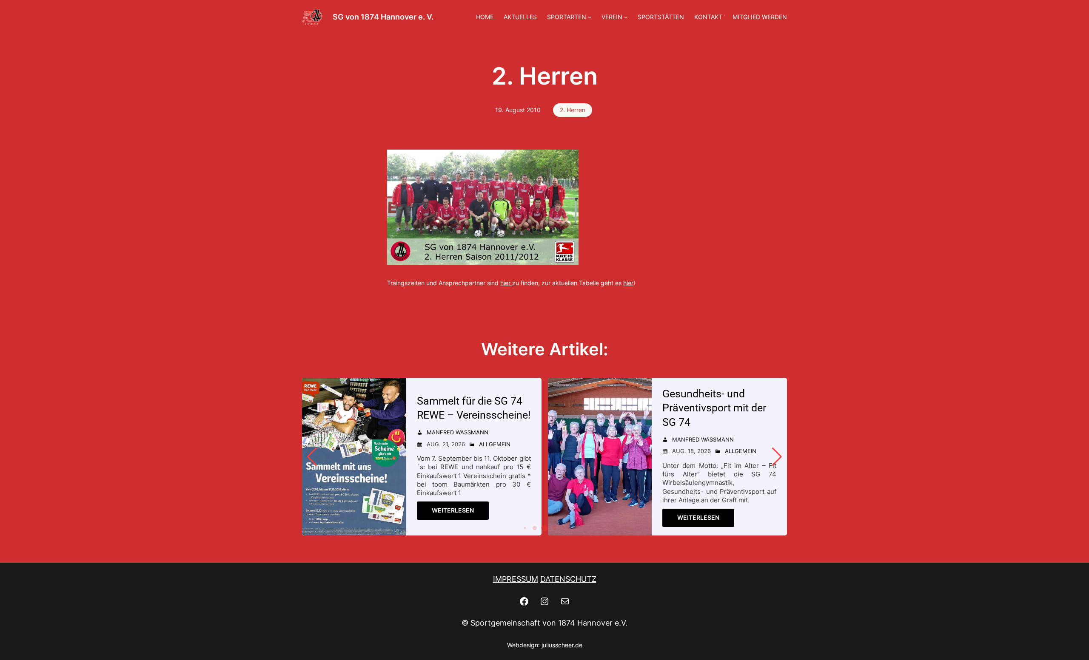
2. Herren (572, 109)
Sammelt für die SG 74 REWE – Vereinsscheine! (473, 408)
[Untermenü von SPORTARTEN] (589, 17)
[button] (525, 528)
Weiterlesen (453, 510)
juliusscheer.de (562, 645)
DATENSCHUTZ (568, 579)
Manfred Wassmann (457, 432)
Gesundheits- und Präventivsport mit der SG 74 (714, 408)
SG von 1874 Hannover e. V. (383, 16)
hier (505, 282)
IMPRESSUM (515, 579)
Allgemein (494, 444)
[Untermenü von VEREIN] (625, 17)
